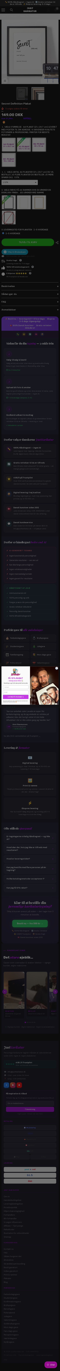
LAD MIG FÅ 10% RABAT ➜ (16, 697)
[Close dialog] (56, 668)
